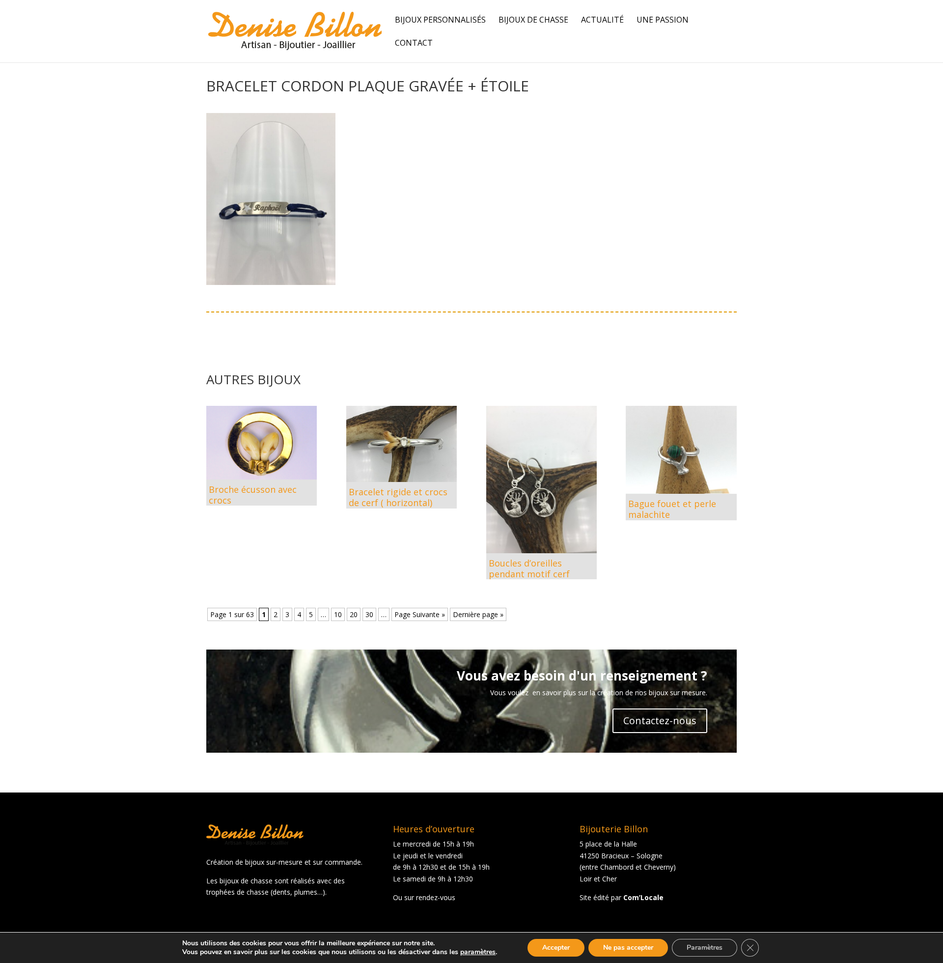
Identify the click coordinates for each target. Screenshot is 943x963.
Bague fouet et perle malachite (672, 509)
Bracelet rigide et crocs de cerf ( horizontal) (398, 497)
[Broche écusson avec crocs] (261, 443)
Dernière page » (478, 614)
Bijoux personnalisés (440, 20)
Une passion (663, 20)
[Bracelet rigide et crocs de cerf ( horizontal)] (401, 444)
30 (369, 614)
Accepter (556, 947)
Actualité (602, 20)
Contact (414, 43)
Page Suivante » (419, 614)
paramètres (478, 952)
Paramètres (704, 947)
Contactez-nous (659, 720)
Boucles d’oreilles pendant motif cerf (529, 568)
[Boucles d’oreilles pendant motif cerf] (541, 480)
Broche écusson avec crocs (253, 494)
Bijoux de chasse (533, 20)
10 (338, 614)
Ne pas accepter (628, 947)
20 (354, 614)
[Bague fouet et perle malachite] (681, 450)
